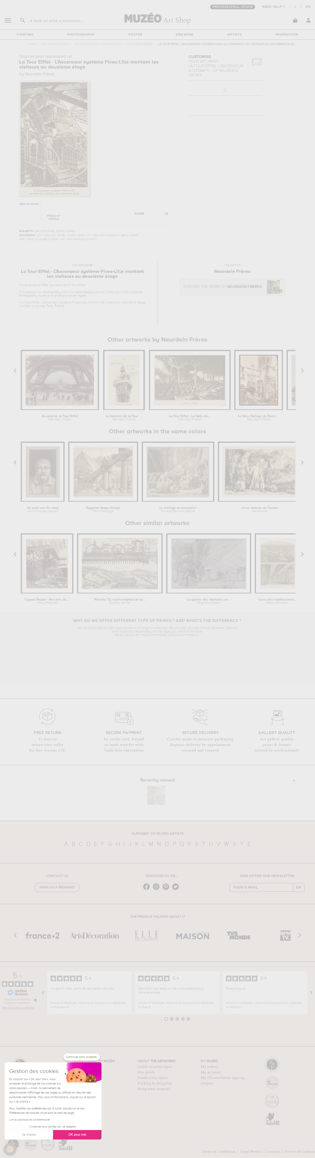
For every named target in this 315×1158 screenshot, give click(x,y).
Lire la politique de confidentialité (29, 1119)
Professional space (232, 7)
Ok (299, 887)
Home (31, 44)
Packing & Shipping (154, 1083)
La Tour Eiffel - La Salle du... (190, 418)
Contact (273, 1151)
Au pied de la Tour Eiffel (60, 418)
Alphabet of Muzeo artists (157, 833)
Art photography (56, 44)
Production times (152, 1078)
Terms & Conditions (218, 1151)
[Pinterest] (167, 889)
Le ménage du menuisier (178, 509)
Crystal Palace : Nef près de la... (47, 601)
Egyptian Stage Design (103, 509)
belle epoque (84, 292)
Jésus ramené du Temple (259, 509)
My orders (209, 1067)
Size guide (146, 1072)
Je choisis (29, 1134)
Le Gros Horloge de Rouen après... (258, 418)
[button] (9, 1149)
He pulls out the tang (43, 509)
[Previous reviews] (43, 992)
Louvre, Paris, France (50, 306)
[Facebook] (147, 889)
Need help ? (273, 7)
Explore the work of (223, 287)
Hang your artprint (153, 1089)
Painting (25, 34)
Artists (234, 34)
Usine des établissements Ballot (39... (277, 601)
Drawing (185, 34)
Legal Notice (251, 1151)
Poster (135, 34)
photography (52, 292)
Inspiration (286, 34)
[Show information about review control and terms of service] (35, 1000)
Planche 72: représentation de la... (119, 601)
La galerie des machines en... (209, 601)
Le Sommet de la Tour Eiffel (124, 418)
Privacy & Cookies (300, 1151)
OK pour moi (77, 1134)
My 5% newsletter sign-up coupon (223, 1080)
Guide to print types (154, 1067)
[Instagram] (157, 889)
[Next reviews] (311, 992)
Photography (81, 34)
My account (211, 1072)
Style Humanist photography (98, 44)
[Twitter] (176, 889)
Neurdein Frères (139, 44)
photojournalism (65, 295)
